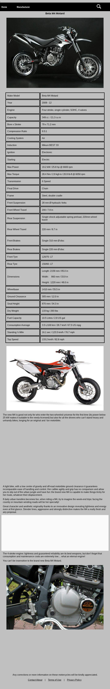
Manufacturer (23, 7)
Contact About (35, 680)
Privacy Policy (74, 680)
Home (4, 7)
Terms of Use (54, 680)
